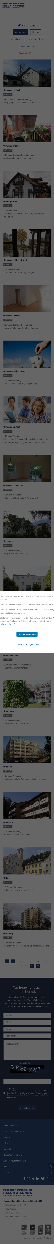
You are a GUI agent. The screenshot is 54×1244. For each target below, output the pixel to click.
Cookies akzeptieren (27, 634)
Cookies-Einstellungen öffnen (27, 644)
